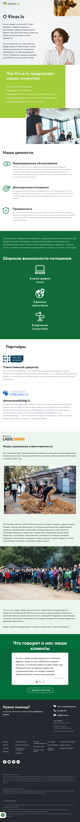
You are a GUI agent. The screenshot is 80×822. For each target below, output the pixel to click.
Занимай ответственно (22, 745)
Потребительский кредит (67, 742)
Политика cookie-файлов (38, 750)
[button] (76, 4)
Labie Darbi (18, 753)
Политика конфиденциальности (40, 742)
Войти (69, 4)
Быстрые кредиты (53, 745)
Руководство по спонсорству (20, 749)
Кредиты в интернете (51, 749)
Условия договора (38, 746)
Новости (5, 745)
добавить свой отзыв (41, 690)
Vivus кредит (51, 742)
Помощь (5, 742)
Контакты (6, 748)
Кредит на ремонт (65, 745)
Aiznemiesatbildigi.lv (21, 742)
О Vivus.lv (5, 751)
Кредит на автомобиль (67, 748)
